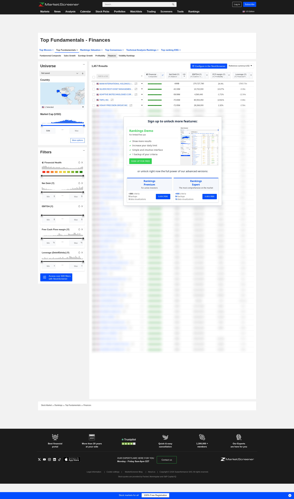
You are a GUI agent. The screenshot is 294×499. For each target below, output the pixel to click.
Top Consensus (113, 50)
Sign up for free (140, 161)
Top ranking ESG (170, 50)
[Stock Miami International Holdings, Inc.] (135, 83)
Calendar (85, 11)
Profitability (100, 56)
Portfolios (119, 11)
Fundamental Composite (50, 56)
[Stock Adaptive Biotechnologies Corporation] (135, 94)
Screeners (166, 11)
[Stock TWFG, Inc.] (111, 100)
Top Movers (45, 50)
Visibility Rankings (127, 56)
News (57, 11)
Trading (151, 11)
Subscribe (249, 4)
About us (151, 472)
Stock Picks (102, 11)
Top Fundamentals (66, 50)
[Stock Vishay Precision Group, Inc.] (130, 105)
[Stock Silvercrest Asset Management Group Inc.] (135, 89)
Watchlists (136, 11)
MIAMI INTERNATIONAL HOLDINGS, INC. (116, 84)
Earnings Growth (85, 56)
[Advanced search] (173, 4)
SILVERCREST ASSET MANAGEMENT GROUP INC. (116, 89)
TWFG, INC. (104, 100)
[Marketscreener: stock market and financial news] (58, 4)
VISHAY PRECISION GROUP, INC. (113, 105)
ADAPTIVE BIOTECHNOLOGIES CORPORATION (116, 94)
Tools (180, 11)
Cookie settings (113, 472)
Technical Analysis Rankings (141, 50)
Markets (44, 11)
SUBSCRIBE (163, 196)
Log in (237, 4)
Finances (112, 56)
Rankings (194, 11)
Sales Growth (69, 56)
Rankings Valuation (90, 50)
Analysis (70, 11)
